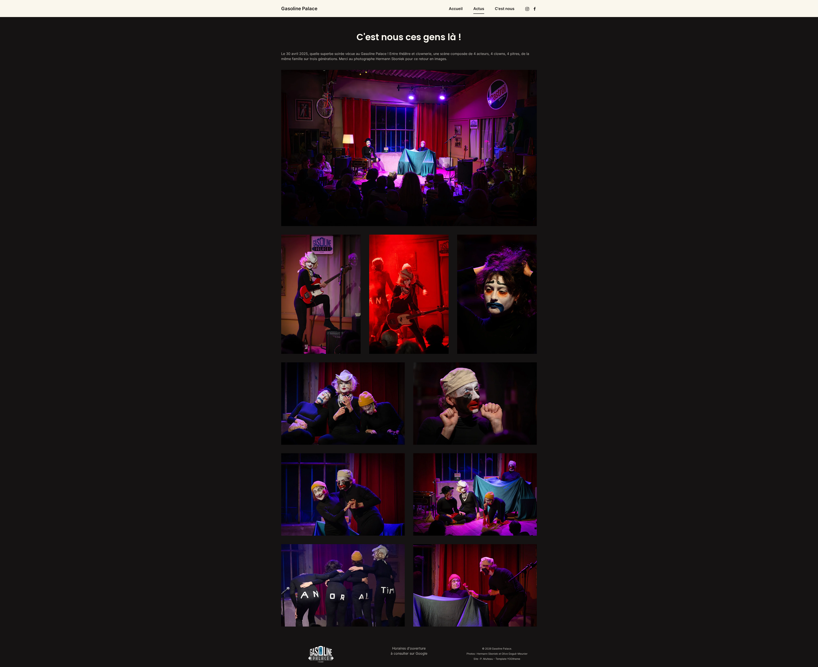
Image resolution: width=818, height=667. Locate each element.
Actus (478, 8)
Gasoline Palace (299, 8)
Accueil (456, 8)
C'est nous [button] (504, 8)
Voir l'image (321, 294)
